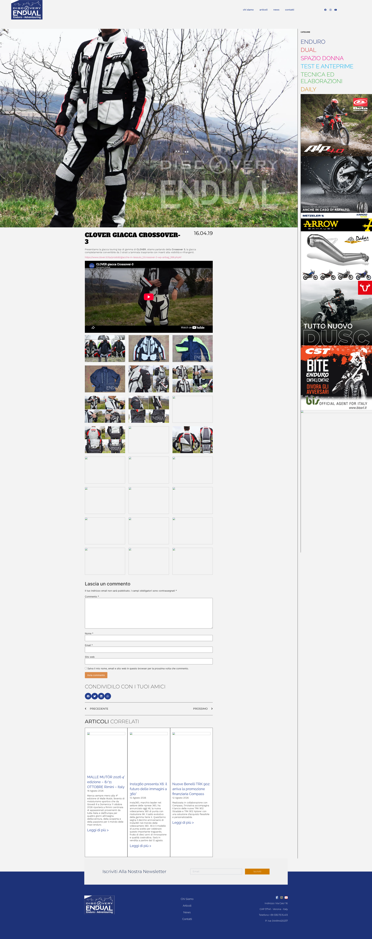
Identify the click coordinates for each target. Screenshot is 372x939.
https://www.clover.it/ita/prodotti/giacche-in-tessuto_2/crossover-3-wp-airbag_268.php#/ (133, 257)
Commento (92, 596)
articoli (264, 9)
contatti (289, 9)
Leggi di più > (98, 830)
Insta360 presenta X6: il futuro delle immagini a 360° (148, 789)
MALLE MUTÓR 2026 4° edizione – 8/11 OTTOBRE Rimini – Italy (106, 782)
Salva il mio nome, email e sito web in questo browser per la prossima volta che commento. (138, 668)
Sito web (90, 657)
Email (89, 645)
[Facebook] (325, 10)
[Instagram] (330, 10)
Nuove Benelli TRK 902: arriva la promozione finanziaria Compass (191, 789)
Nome (89, 633)
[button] (88, 696)
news (276, 9)
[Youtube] (335, 10)
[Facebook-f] (277, 897)
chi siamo (248, 9)
